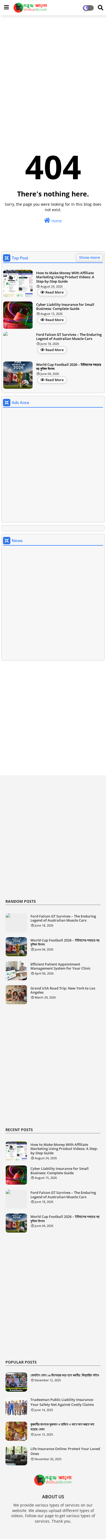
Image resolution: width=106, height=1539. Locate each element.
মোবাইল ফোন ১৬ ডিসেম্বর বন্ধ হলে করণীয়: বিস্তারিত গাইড (64, 1375)
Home (56, 220)
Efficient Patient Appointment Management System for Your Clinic (60, 966)
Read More (54, 292)
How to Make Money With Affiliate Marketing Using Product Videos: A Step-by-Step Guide (65, 277)
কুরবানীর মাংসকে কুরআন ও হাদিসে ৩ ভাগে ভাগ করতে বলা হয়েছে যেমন (62, 1427)
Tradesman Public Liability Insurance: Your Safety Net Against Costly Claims (62, 1402)
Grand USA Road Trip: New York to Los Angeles (62, 990)
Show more (89, 257)
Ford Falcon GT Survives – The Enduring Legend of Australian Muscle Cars (69, 337)
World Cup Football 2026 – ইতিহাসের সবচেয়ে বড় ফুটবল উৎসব (68, 367)
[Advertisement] (53, 74)
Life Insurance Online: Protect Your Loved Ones (65, 1451)
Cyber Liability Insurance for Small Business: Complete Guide (65, 307)
